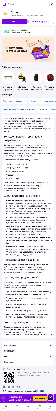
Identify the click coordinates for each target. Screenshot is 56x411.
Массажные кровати (8, 88)
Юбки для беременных (36, 88)
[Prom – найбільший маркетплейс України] (4, 4)
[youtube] (4, 387)
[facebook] (8, 387)
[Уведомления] (52, 4)
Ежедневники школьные (14, 101)
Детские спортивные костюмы (22, 89)
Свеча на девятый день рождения (18, 109)
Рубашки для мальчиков (50, 88)
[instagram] (13, 387)
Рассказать (40, 398)
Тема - (13, 369)
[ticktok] (18, 387)
